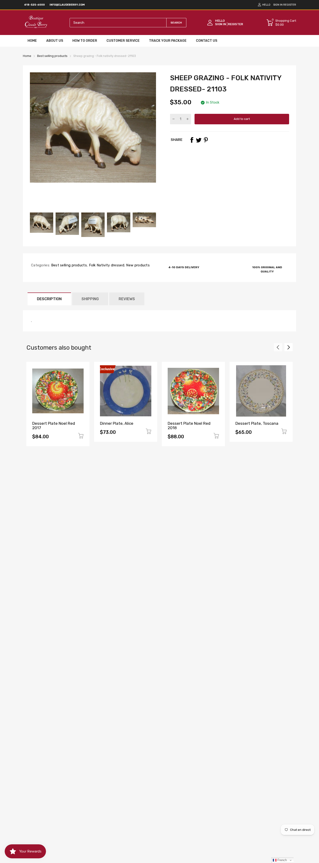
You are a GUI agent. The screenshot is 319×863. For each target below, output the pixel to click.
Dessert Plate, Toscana (256, 423)
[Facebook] (192, 140)
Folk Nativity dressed (106, 265)
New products (137, 265)
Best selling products (68, 265)
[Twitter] (199, 140)
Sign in (278, 4)
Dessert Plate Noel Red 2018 (189, 425)
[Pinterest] (206, 140)
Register (289, 4)
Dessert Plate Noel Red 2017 (53, 425)
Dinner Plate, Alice (116, 423)
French (281, 860)
